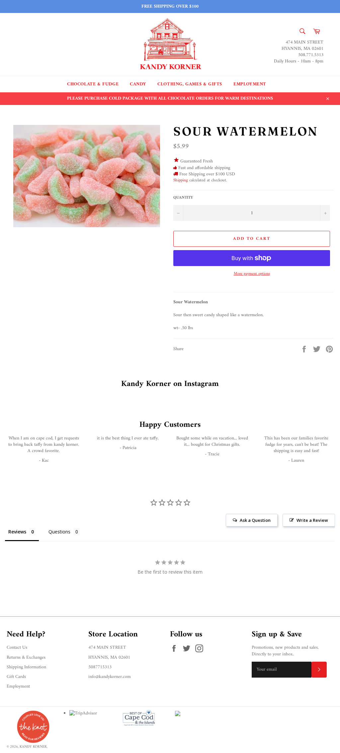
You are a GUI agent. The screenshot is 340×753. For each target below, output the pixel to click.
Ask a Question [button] (255, 520)
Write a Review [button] (312, 520)
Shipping (180, 180)
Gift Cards (16, 677)
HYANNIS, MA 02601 (109, 657)
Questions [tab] (59, 531)
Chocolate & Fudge (93, 84)
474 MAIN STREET (107, 647)
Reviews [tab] (17, 531)
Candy (138, 84)
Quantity (183, 198)
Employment (249, 84)
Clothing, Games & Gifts (189, 84)
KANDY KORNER (33, 746)
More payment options (252, 274)
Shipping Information (26, 667)
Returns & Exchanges (26, 657)
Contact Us (17, 647)
